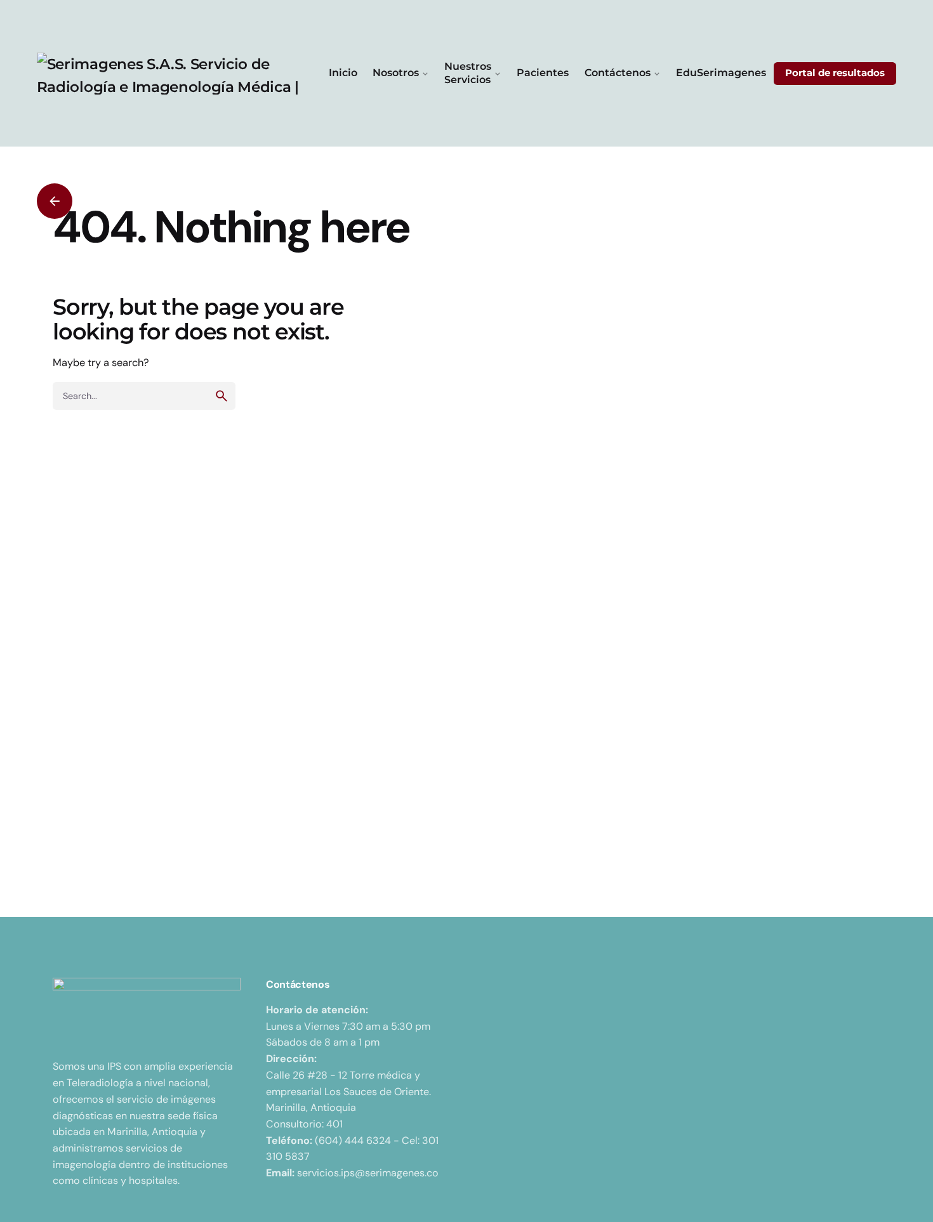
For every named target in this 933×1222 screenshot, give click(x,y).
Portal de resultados (835, 73)
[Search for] (144, 396)
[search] (221, 396)
